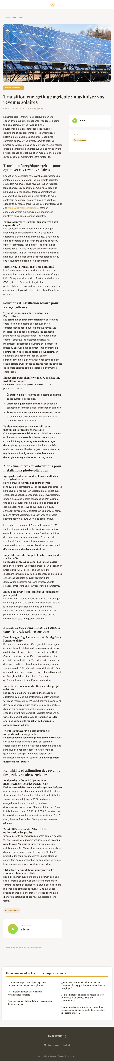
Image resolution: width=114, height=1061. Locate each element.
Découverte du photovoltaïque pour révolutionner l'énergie (25, 993)
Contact (66, 1045)
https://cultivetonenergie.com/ (23, 207)
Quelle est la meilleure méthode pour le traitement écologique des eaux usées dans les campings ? (83, 985)
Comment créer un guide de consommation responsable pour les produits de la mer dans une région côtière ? (83, 1010)
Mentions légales (51, 1045)
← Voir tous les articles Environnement (22, 947)
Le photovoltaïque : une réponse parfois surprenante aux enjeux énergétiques (27, 984)
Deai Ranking (57, 1036)
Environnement (18, 18)
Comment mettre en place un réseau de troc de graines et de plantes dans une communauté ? (82, 997)
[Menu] (61, 5)
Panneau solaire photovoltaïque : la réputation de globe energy (30, 1002)
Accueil (6, 18)
